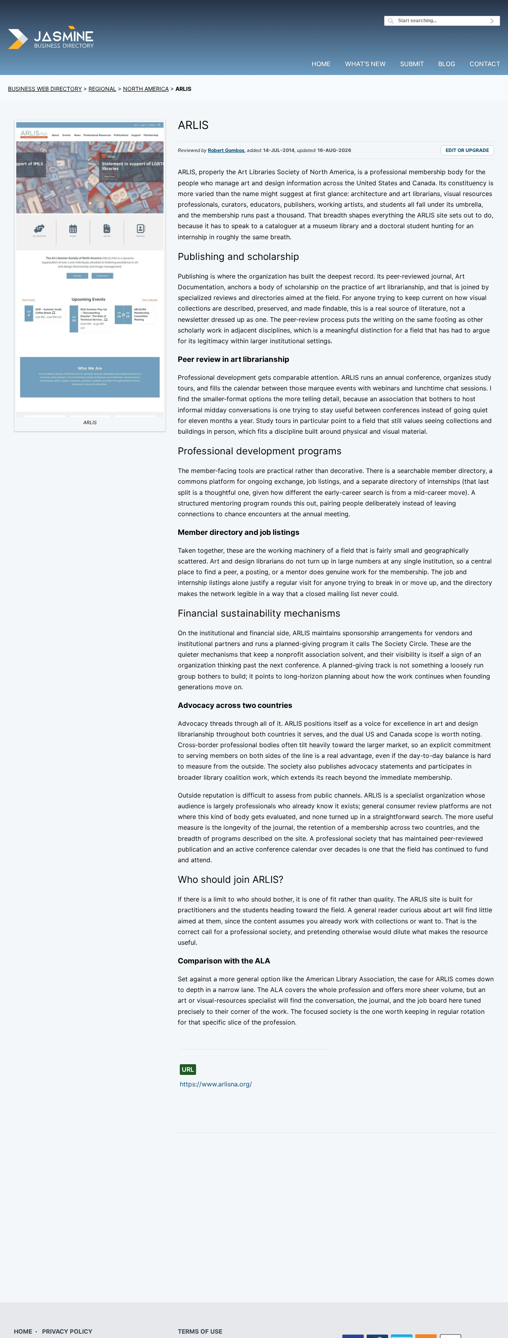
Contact (485, 64)
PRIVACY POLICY (67, 1331)
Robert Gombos (226, 150)
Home (321, 64)
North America (146, 88)
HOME (23, 1331)
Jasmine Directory (51, 39)
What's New (365, 64)
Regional (102, 88)
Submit (412, 64)
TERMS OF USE (200, 1331)
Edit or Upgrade (467, 150)
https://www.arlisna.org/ (216, 1084)
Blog (446, 64)
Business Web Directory (45, 88)
